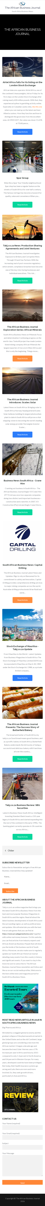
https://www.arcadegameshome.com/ (17, 934)
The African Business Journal (22, 7)
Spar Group (22, 178)
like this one (37, 107)
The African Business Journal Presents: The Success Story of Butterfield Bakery (22, 727)
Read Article (22, 132)
